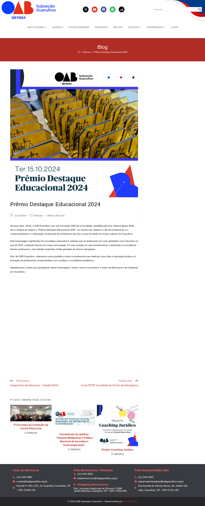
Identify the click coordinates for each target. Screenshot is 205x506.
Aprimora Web (130, 501)
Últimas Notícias (56, 215)
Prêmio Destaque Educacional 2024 (110, 52)
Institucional (36, 27)
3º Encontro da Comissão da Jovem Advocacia (30, 427)
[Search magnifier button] (199, 9)
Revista (118, 27)
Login (174, 27)
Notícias (134, 27)
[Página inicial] (79, 52)
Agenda (57, 27)
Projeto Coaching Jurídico (117, 449)
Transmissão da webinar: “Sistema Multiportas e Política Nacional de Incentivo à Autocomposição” (74, 439)
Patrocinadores (79, 27)
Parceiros (101, 27)
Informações (155, 27)
